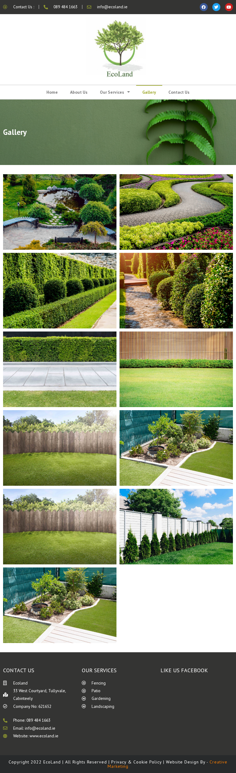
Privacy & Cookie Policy (136, 762)
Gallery (149, 92)
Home (52, 92)
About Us (79, 92)
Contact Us (179, 92)
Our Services (112, 92)
